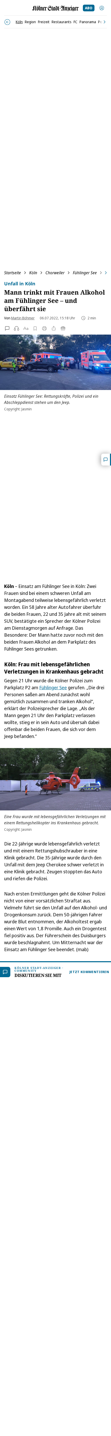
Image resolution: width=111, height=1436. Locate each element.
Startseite (12, 273)
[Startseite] (55, 8)
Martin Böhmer (23, 318)
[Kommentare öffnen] (106, 460)
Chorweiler (55, 273)
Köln (33, 273)
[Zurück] (7, 22)
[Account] (102, 8)
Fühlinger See (85, 273)
